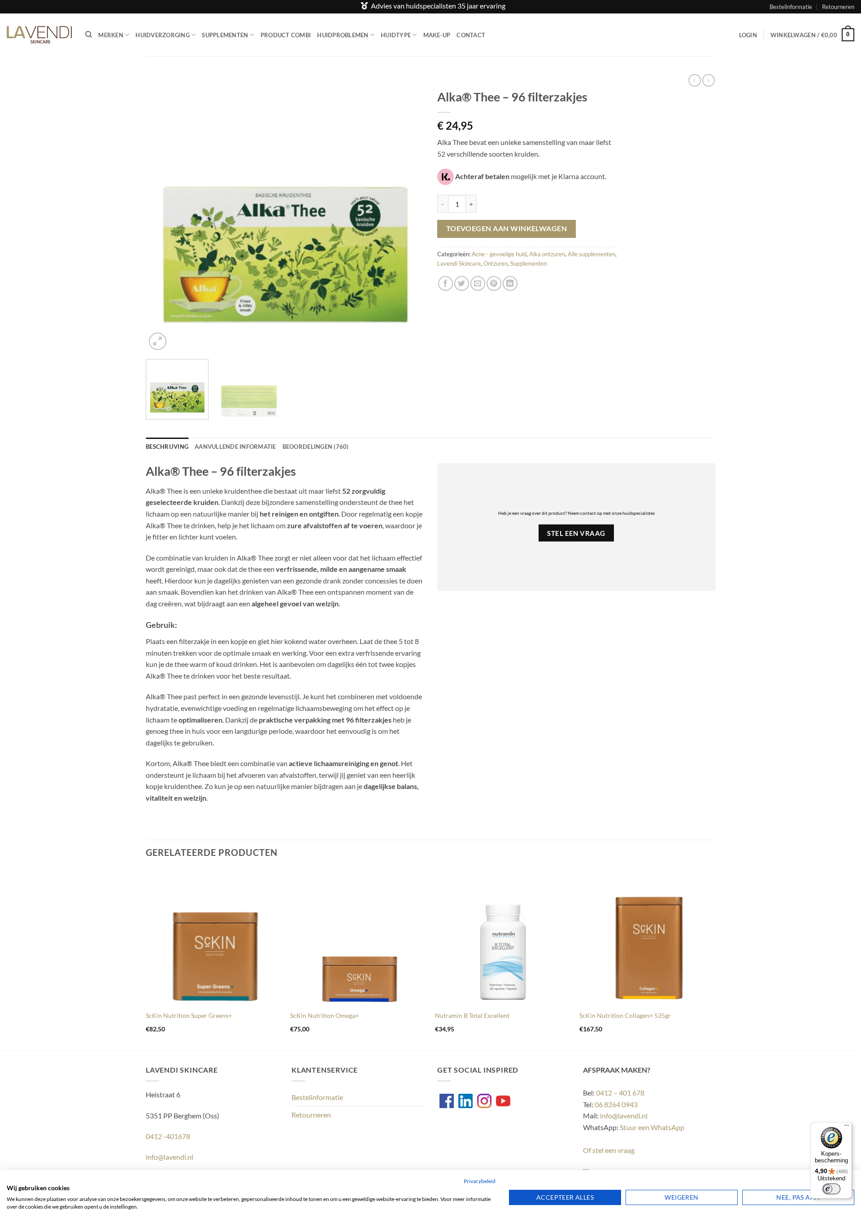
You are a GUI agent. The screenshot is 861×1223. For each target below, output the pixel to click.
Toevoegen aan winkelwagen (506, 228)
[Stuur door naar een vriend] (477, 283)
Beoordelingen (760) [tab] (316, 446)
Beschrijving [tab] (167, 446)
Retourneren (838, 6)
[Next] (407, 213)
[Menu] (846, 1127)
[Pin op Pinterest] (494, 283)
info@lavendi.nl (169, 1157)
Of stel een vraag (609, 1150)
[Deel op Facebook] (445, 283)
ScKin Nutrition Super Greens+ (189, 1015)
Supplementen (225, 35)
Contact (471, 35)
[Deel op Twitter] (461, 283)
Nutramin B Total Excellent (472, 1015)
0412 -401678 (168, 1136)
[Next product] (694, 80)
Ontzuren (495, 263)
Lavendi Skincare (459, 263)
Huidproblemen (342, 35)
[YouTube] (503, 1101)
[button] (748, 35)
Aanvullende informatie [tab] (235, 446)
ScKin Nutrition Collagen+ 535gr (625, 1015)
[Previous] (163, 213)
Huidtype (396, 35)
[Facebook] (446, 1101)
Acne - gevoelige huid (499, 254)
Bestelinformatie (791, 6)
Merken (110, 35)
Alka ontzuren (547, 254)
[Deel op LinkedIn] (510, 283)
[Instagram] (484, 1101)
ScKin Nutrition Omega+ (324, 1015)
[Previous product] (708, 80)
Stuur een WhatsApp (652, 1127)
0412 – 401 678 (620, 1092)
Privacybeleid (480, 1181)
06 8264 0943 (616, 1104)
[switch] (831, 1189)
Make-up (437, 35)
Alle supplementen (591, 254)
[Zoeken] (88, 34)
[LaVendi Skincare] (39, 35)
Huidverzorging (162, 35)
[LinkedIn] (465, 1101)
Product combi (286, 35)
